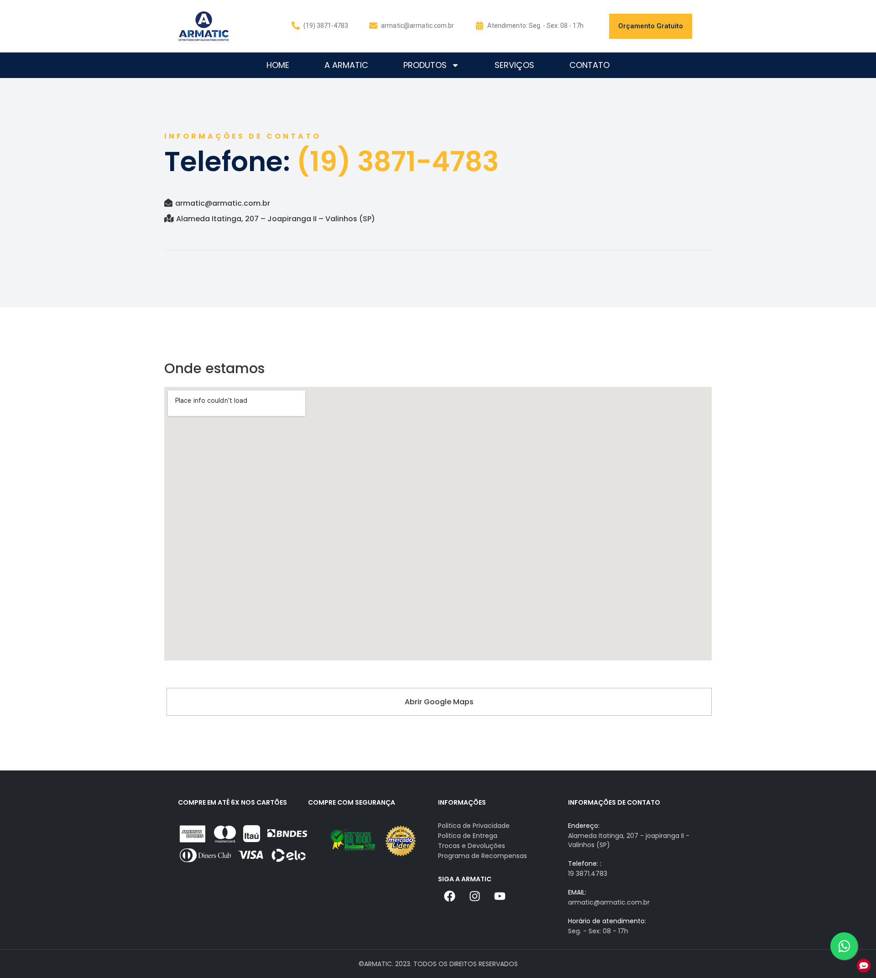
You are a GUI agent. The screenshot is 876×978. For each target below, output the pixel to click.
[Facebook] (449, 895)
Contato (589, 65)
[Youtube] (499, 895)
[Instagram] (474, 895)
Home (277, 65)
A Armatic (346, 65)
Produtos (425, 65)
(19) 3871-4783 (325, 25)
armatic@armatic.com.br (222, 203)
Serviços (514, 65)
